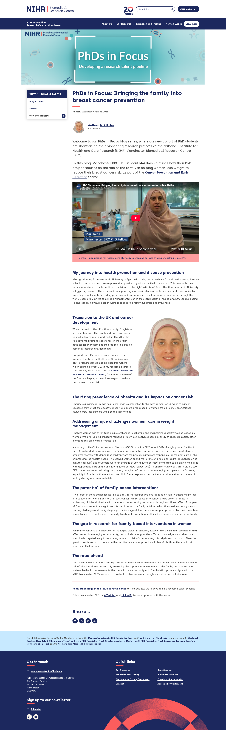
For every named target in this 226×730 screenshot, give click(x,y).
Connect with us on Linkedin (29, 717)
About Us (107, 24)
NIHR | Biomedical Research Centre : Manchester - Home (50, 9)
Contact (120, 684)
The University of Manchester (153, 638)
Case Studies (164, 670)
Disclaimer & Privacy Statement (132, 679)
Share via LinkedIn (88, 620)
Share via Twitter (81, 620)
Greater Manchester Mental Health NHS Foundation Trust (134, 641)
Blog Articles (36, 101)
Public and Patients (167, 674)
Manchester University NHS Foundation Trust (110, 638)
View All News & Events (45, 93)
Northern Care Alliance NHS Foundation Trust (80, 644)
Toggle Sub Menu (63, 116)
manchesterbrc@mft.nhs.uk (52, 672)
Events (33, 108)
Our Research (124, 24)
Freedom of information (170, 679)
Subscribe (42, 710)
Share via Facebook (75, 620)
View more (192, 25)
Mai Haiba (107, 125)
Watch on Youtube (35, 717)
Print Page (94, 620)
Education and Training (148, 24)
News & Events (174, 24)
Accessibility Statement (170, 684)
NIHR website (187, 9)
